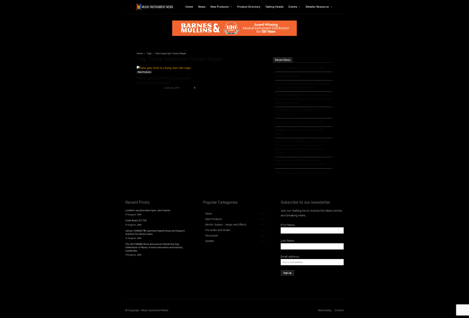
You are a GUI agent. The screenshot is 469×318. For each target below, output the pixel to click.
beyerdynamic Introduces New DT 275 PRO (300, 122)
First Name (288, 225)
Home (140, 53)
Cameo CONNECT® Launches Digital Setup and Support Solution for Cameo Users (302, 85)
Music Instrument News (149, 87)
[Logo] (155, 6)
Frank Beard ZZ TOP (287, 76)
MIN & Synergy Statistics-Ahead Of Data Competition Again (298, 112)
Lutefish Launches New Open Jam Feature (299, 67)
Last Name (287, 240)
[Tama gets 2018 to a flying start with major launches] (166, 70)
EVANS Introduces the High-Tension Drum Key (301, 172)
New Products (144, 72)
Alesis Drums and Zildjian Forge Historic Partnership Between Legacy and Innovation (300, 162)
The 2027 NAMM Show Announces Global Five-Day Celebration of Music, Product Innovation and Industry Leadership (303, 99)
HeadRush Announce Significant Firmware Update (299, 132)
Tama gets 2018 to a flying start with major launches (164, 80)
